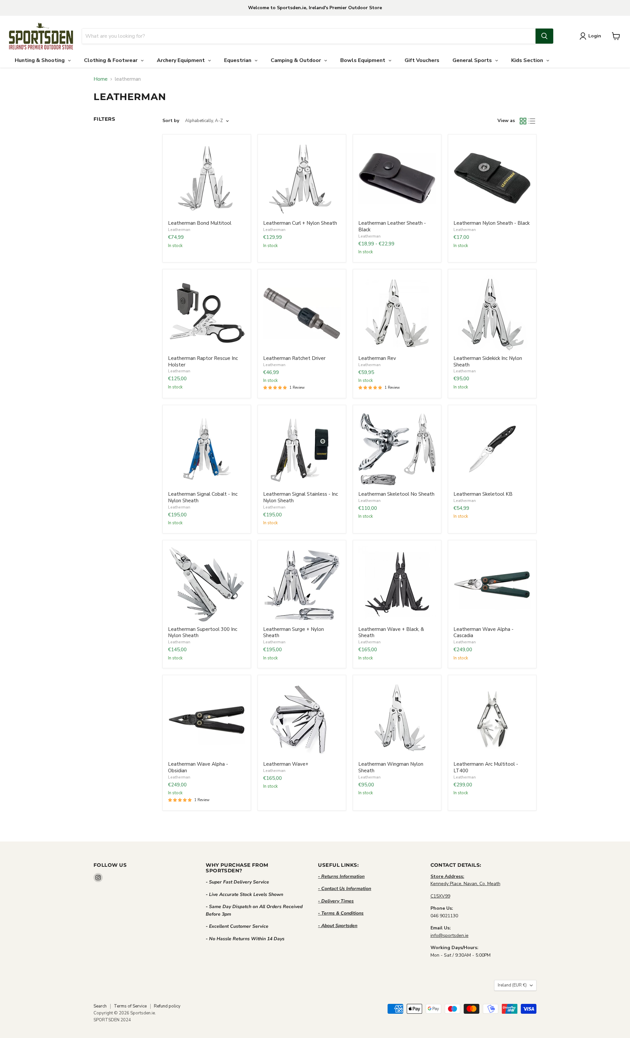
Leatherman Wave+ (285, 764)
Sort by (170, 120)
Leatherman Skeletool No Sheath (396, 494)
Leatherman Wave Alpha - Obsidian (198, 767)
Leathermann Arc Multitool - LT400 (485, 767)
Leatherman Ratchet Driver (294, 358)
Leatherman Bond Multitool (199, 223)
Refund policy (167, 1006)
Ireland (512, 985)
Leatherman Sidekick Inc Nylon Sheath (487, 361)
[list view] (532, 121)
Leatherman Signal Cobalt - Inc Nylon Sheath (203, 497)
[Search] (544, 36)
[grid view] (523, 121)
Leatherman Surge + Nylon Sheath (293, 632)
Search (100, 1006)
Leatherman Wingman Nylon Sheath (390, 767)
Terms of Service (130, 1006)
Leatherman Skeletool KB (483, 494)
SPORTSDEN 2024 (112, 1020)
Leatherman (179, 229)
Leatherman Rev (377, 358)
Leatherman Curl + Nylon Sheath (300, 223)
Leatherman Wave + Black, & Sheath (391, 632)
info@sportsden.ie (449, 935)
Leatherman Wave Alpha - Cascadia (483, 632)
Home (101, 79)
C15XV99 (440, 896)
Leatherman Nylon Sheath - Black (491, 223)
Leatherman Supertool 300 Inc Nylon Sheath (202, 632)
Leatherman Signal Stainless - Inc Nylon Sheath (300, 497)
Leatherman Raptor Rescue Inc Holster (203, 361)
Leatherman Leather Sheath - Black (392, 226)
